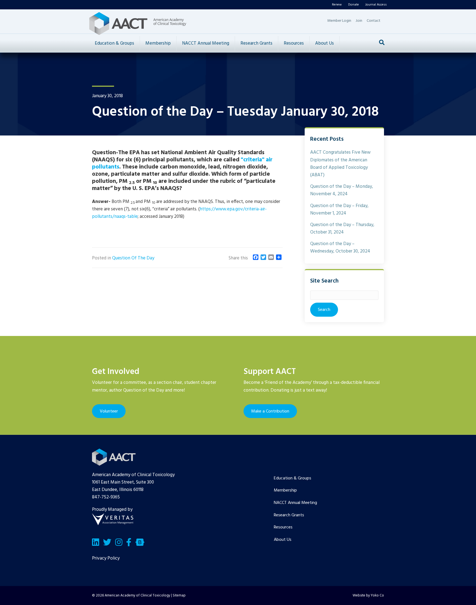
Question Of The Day (133, 258)
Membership (158, 43)
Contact (373, 21)
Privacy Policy (106, 558)
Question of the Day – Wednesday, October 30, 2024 (340, 247)
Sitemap (179, 595)
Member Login (339, 21)
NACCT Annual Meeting (205, 43)
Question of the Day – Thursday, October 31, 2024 (342, 228)
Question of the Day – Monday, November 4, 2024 (341, 190)
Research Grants (256, 43)
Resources (294, 43)
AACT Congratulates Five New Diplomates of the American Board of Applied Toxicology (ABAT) (340, 164)
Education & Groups (114, 43)
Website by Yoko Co (368, 595)
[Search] (382, 42)
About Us (324, 43)
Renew (337, 4)
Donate (353, 4)
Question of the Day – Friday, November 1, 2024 (339, 209)
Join (359, 21)
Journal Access (376, 4)
